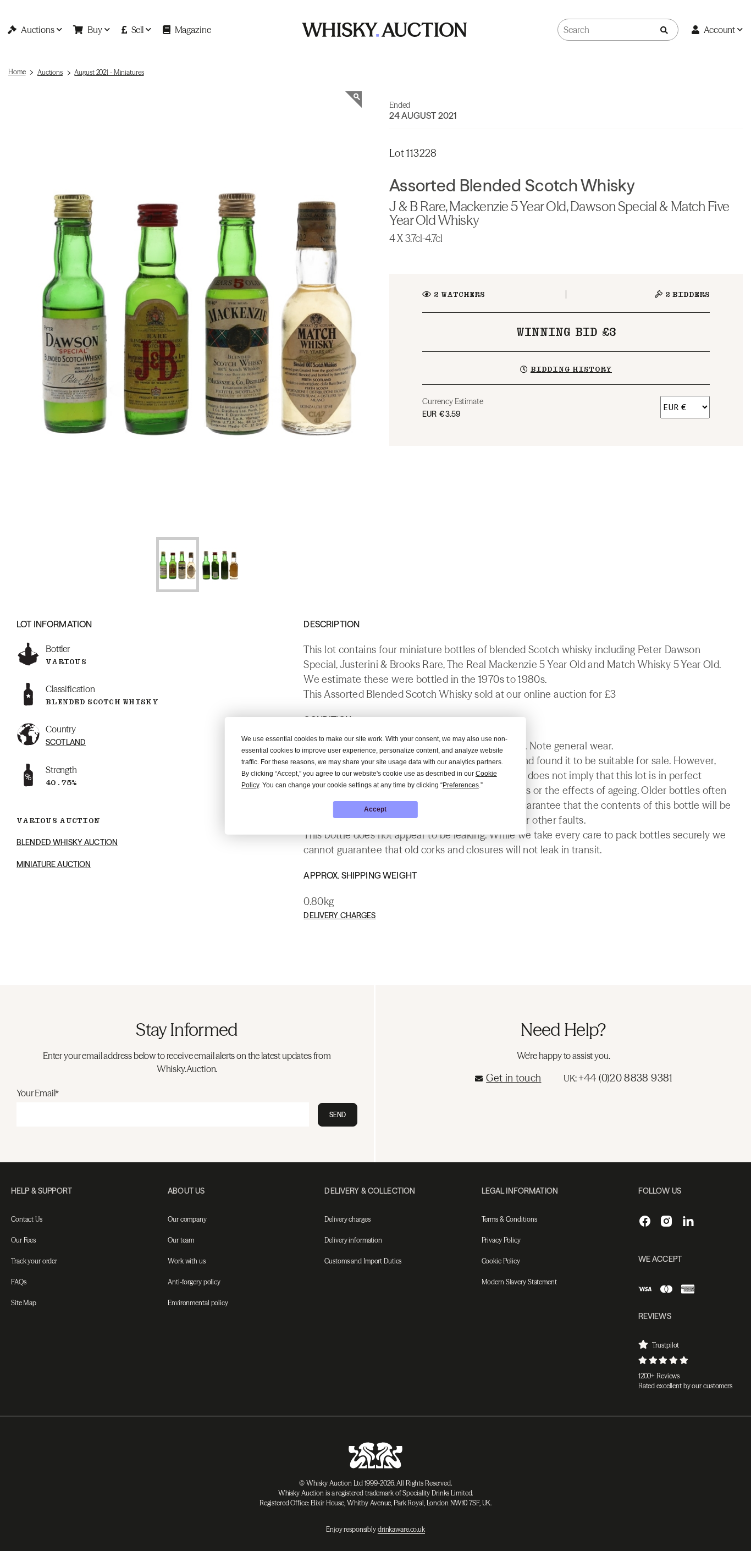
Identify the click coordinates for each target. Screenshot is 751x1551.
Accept (375, 809)
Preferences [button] (461, 785)
